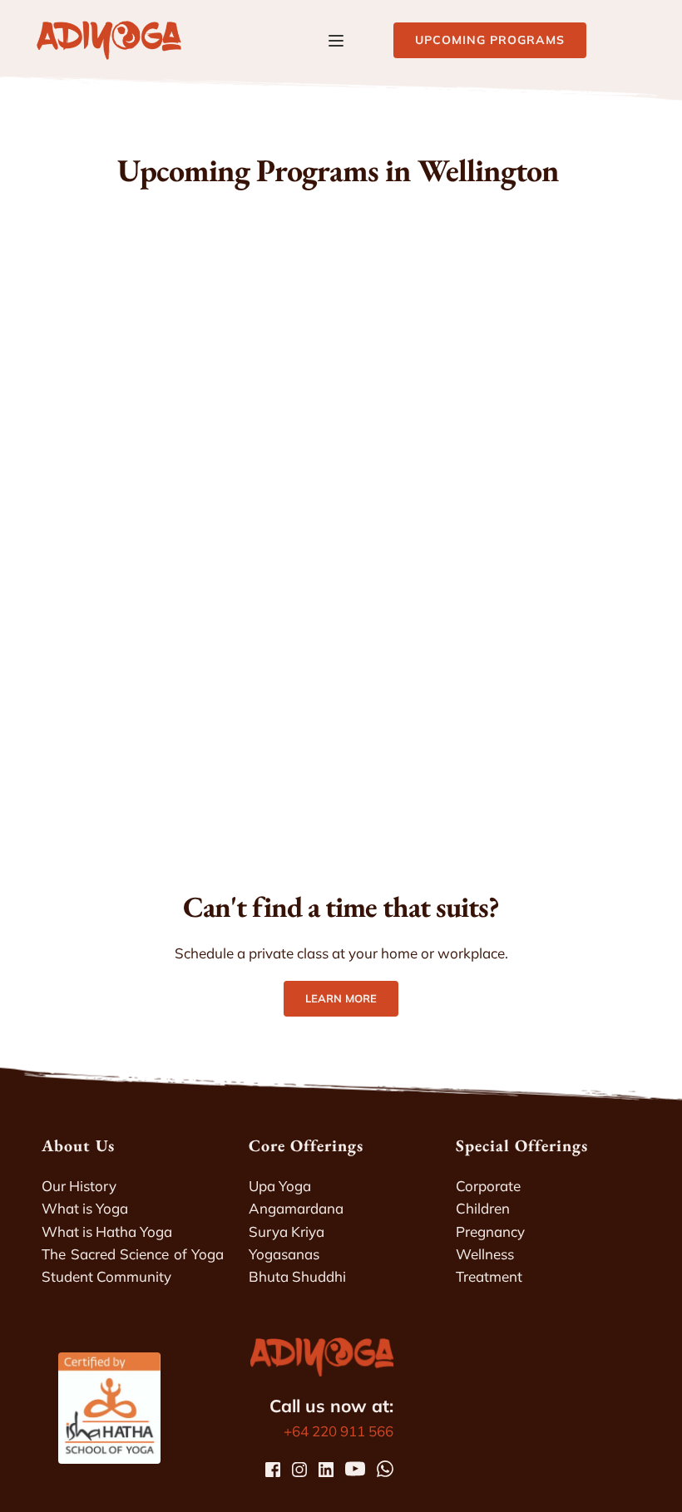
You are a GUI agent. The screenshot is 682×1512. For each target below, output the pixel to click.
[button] (336, 40)
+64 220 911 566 (338, 1431)
